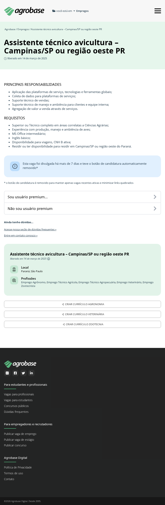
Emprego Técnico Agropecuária (97, 282)
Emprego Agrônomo (33, 282)
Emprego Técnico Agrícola (62, 282)
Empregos (23, 29)
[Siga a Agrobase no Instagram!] (7, 373)
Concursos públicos (16, 406)
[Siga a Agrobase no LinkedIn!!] (31, 373)
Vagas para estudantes (18, 400)
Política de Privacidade (18, 467)
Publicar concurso (15, 445)
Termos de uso (13, 473)
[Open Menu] (158, 11)
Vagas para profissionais (19, 394)
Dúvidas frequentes (16, 412)
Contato (9, 479)
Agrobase (10, 29)
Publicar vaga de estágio (19, 440)
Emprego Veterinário (129, 282)
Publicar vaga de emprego (20, 434)
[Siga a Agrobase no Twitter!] (23, 373)
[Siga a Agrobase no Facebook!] (15, 373)
